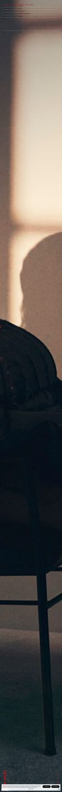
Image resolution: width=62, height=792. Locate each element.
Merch (22, 4)
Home (5, 4)
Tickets (20, 16)
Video (18, 4)
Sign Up (31, 4)
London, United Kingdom (25, 13)
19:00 (20, 8)
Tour (9, 4)
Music (13, 4)
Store (26, 4)
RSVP (20, 32)
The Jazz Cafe (22, 11)
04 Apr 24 (21, 5)
